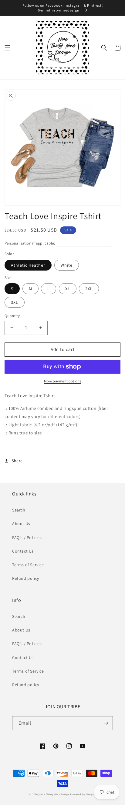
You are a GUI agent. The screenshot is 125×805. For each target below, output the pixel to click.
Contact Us (23, 551)
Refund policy (25, 578)
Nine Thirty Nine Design (54, 794)
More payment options (62, 381)
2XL (89, 288)
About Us (21, 523)
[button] (7, 47)
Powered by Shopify (83, 794)
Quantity (12, 315)
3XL (14, 302)
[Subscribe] (106, 723)
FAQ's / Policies (27, 537)
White (67, 265)
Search (18, 510)
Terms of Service (28, 564)
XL (67, 288)
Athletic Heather (28, 265)
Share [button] (17, 460)
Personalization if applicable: (30, 243)
